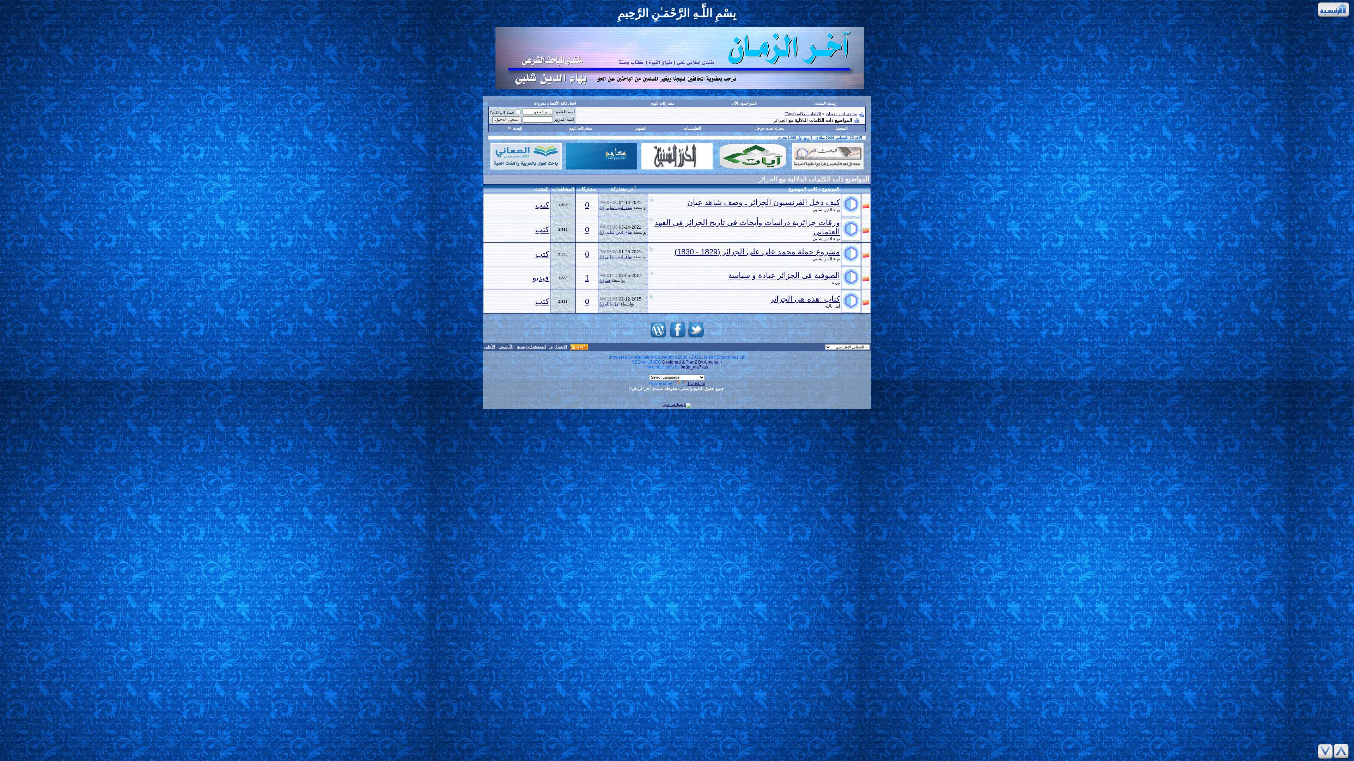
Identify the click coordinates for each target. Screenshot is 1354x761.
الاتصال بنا (558, 346)
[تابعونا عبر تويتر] (696, 338)
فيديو (540, 277)
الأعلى (489, 346)
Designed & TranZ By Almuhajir (691, 362)
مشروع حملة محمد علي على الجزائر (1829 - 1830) (757, 251)
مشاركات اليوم (662, 103)
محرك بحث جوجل (769, 128)
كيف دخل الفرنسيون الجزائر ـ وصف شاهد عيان (763, 202)
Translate (696, 383)
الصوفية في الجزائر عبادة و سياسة (784, 275)
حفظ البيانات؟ (502, 112)
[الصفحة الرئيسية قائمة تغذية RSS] (579, 346)
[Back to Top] (1342, 751)
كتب (542, 204)
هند (607, 280)
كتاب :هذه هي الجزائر (805, 299)
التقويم (640, 128)
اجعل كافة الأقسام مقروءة (555, 103)
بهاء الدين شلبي (826, 209)
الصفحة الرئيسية (531, 346)
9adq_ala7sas (694, 367)
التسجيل (841, 128)
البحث (517, 128)
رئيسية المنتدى (825, 103)
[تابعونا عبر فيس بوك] (678, 338)
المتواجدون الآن (744, 103)
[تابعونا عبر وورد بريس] (658, 338)
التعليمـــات (692, 128)
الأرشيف (506, 346)
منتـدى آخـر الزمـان (841, 114)
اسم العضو (565, 111)
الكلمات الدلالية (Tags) (803, 114)
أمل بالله (832, 306)
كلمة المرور (564, 119)
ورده (836, 282)
